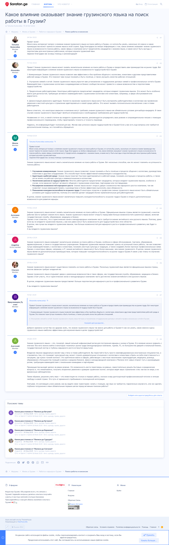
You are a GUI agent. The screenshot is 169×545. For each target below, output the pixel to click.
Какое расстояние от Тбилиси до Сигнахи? (33, 449)
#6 (161, 263)
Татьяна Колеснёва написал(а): (41, 142)
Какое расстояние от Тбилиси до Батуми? (33, 412)
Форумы (71, 495)
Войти (119, 491)
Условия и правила (107, 527)
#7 (161, 295)
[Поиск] (161, 4)
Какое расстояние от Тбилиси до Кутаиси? (33, 421)
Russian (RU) (18, 527)
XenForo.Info (22, 522)
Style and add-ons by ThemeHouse (18, 520)
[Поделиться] (157, 38)
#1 (161, 38)
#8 (161, 339)
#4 (161, 208)
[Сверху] (158, 527)
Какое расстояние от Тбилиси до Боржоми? (34, 430)
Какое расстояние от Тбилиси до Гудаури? (33, 439)
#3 (161, 136)
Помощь (145, 527)
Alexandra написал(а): (37, 301)
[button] (53, 4)
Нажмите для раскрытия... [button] (94, 323)
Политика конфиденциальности (128, 527)
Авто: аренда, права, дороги (45, 414)
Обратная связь (74, 500)
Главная (71, 491)
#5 (161, 238)
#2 (161, 63)
